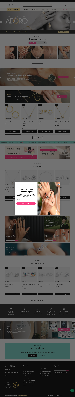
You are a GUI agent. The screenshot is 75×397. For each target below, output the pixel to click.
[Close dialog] (59, 184)
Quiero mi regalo (26, 203)
